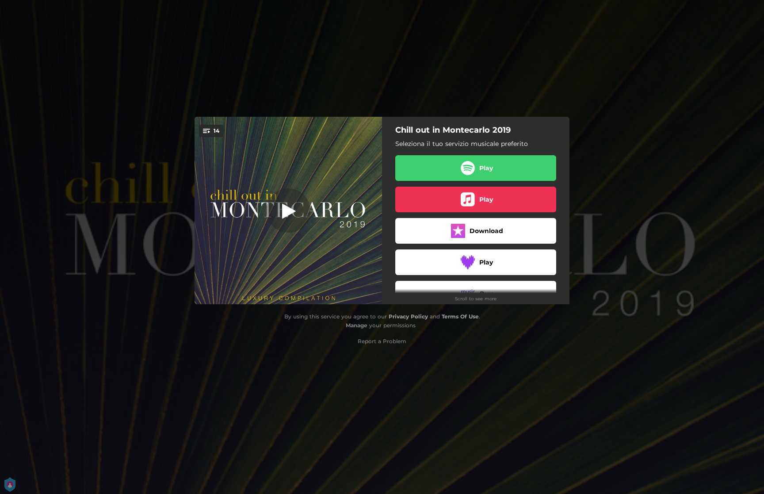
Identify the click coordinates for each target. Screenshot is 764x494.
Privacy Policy (408, 316)
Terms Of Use (460, 316)
